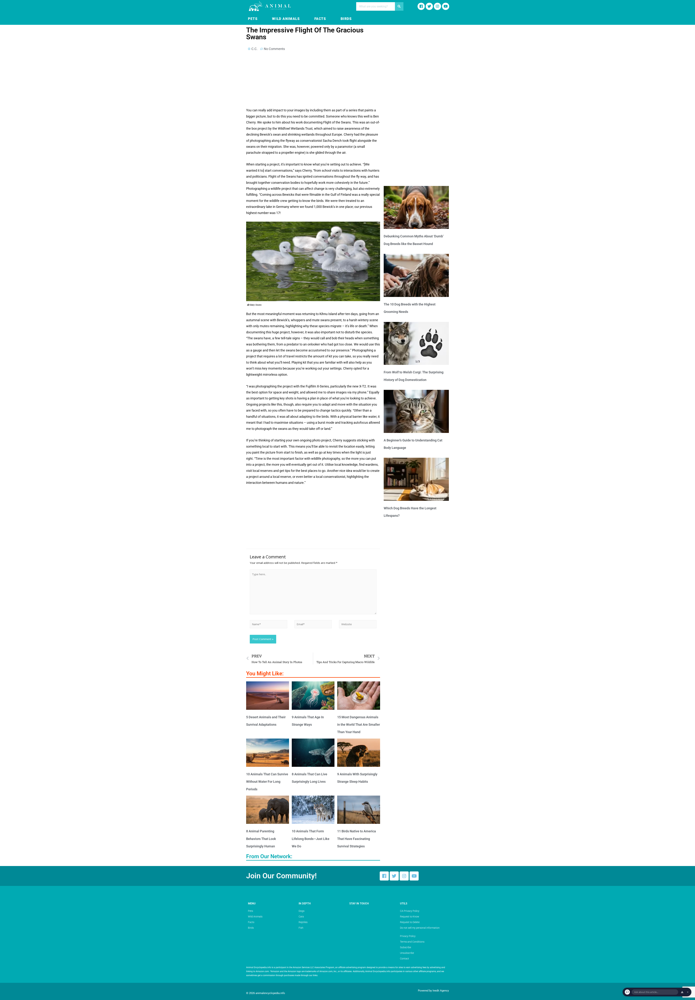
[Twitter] (394, 875)
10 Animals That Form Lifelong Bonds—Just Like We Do (310, 838)
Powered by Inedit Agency (433, 990)
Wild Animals (286, 19)
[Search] (399, 6)
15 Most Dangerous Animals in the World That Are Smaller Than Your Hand (358, 724)
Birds (346, 19)
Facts (320, 19)
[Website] (357, 624)
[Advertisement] (313, 80)
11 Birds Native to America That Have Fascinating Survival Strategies (356, 838)
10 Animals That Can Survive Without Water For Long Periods (267, 781)
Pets (253, 19)
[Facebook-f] (421, 6)
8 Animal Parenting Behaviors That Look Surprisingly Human (261, 838)
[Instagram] (437, 6)
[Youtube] (445, 6)
